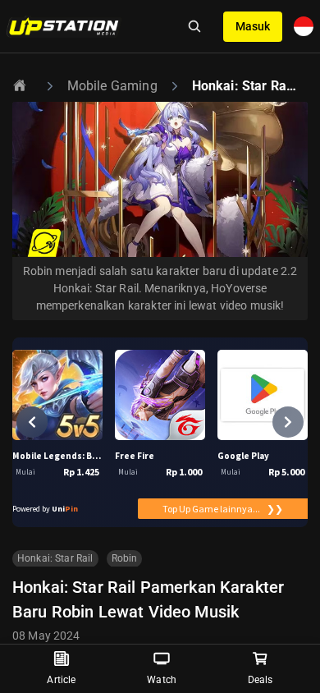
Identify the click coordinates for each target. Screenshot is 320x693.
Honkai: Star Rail (55, 558)
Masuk (252, 26)
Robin (125, 558)
